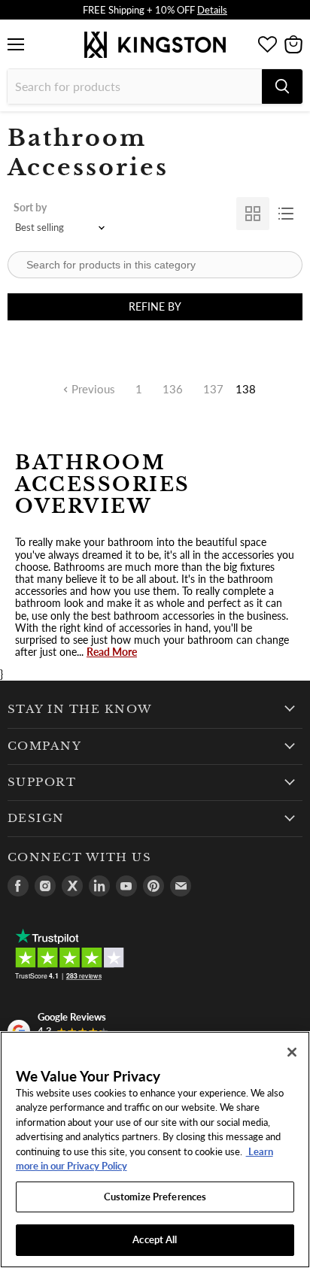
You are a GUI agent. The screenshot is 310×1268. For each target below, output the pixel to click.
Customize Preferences (155, 1197)
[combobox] (135, 86)
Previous (91, 389)
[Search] (282, 86)
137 (213, 389)
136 (173, 389)
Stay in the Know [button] (80, 709)
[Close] (291, 1052)
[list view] (285, 213)
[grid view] (252, 213)
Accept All (154, 1239)
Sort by (30, 207)
